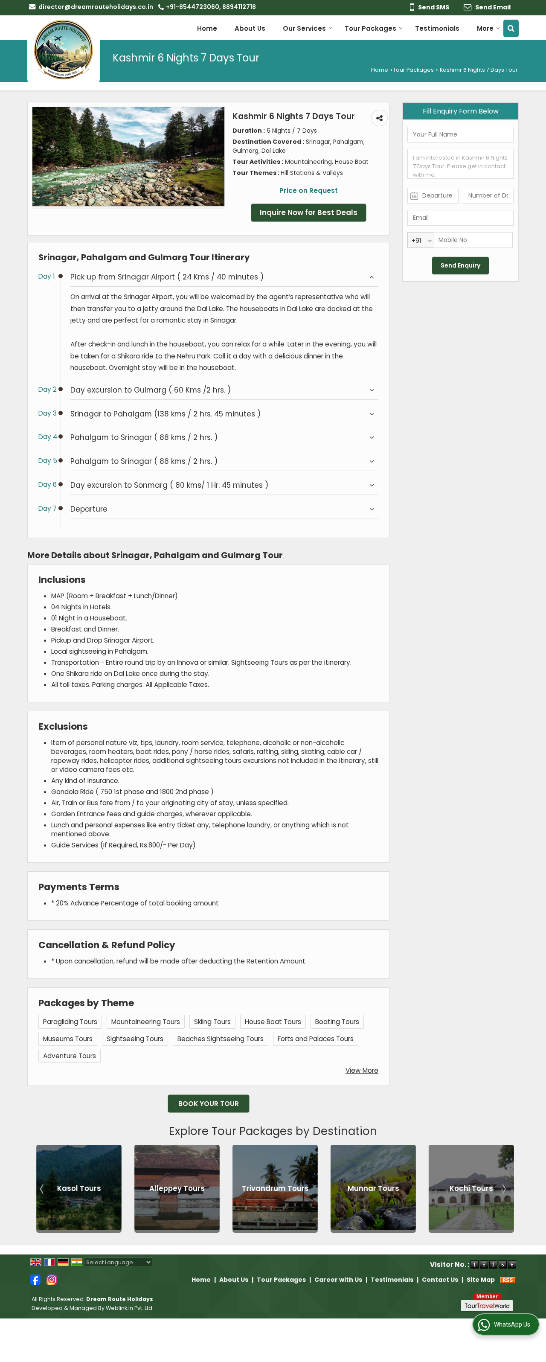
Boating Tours (337, 1021)
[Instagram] (51, 1279)
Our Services (304, 28)
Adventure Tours (69, 1055)
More (485, 28)
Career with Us (338, 1279)
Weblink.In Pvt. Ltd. (130, 1308)
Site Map (481, 1279)
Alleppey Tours (175, 1189)
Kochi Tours (469, 1189)
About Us (250, 28)
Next (503, 1189)
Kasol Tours (77, 1189)
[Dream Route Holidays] (63, 49)
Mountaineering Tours (145, 1021)
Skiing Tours (212, 1021)
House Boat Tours (273, 1021)
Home (207, 28)
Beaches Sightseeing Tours (220, 1038)
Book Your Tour (208, 1103)
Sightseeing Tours (135, 1038)
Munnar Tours (372, 1189)
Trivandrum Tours (273, 1189)
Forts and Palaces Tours (316, 1038)
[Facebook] (35, 1279)
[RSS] (508, 1279)
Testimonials (437, 28)
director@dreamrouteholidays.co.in (95, 7)
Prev (42, 1189)
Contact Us (440, 1279)
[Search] (511, 28)
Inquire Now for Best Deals (308, 212)
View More (362, 1070)
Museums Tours (68, 1038)
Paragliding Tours (70, 1021)
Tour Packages (370, 28)
